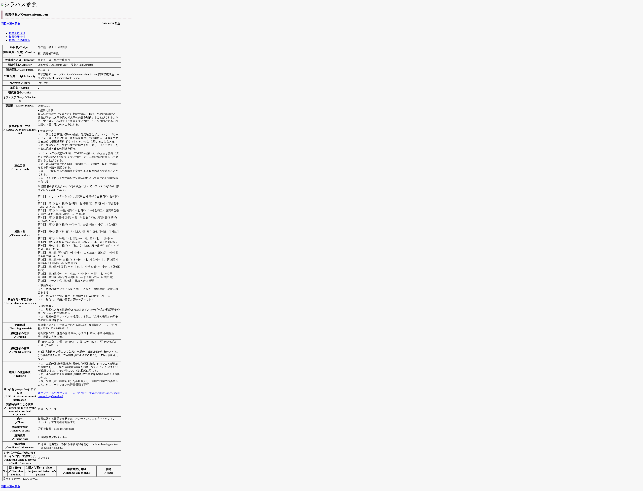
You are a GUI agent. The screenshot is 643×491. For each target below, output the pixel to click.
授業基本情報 (17, 33)
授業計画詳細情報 (19, 40)
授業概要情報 (17, 36)
